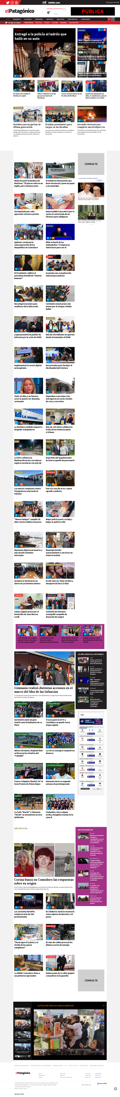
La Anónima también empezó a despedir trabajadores (28, 428)
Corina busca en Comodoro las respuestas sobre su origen (44, 881)
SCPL (16, 441)
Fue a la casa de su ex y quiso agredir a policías (59, 489)
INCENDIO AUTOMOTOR (85, 108)
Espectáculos (72, 19)
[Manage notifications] (115, 1088)
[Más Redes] (21, 76)
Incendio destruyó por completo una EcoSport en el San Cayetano (91, 127)
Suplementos (98, 1073)
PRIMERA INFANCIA (58, 1065)
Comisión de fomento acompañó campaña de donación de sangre (56, 614)
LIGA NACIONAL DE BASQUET (55, 765)
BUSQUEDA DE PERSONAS (54, 564)
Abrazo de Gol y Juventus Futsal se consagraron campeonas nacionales (96, 702)
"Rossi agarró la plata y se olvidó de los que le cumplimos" (26, 945)
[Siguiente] (22, 1058)
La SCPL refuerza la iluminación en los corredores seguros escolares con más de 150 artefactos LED (27, 461)
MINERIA (17, 564)
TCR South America (21, 734)
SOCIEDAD (50, 503)
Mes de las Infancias (21, 653)
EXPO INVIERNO (84, 1065)
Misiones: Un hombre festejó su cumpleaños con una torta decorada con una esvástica (97, 839)
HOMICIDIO (18, 595)
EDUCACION (50, 318)
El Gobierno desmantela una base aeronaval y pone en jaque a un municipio (60, 183)
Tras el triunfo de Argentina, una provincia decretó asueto (96, 900)
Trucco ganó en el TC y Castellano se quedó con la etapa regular (58, 722)
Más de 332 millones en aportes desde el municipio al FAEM (60, 336)
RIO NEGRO (92, 883)
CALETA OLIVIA (73, 23)
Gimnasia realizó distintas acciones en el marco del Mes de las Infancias (43, 690)
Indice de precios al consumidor (41, 1065)
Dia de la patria (73, 1065)
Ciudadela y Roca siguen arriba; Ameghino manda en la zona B (59, 815)
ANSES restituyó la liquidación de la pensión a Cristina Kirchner (91, 74)
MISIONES (92, 833)
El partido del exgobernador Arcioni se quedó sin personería (60, 459)
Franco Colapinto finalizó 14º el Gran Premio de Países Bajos (28, 782)
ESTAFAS (86, 627)
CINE (16, 957)
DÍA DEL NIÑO (51, 411)
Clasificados (85, 19)
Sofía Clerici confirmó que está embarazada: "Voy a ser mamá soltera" (69, 641)
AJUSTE (46, 23)
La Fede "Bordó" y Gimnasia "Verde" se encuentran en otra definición (28, 815)
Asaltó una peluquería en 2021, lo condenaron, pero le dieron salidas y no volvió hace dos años (96, 97)
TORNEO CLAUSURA (21, 703)
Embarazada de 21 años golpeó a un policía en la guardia (60, 974)
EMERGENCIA (18, 82)
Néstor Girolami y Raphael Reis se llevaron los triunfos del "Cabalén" (28, 753)
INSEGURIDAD (29, 23)
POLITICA (39, 23)
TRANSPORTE (18, 108)
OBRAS (40, 82)
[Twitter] (15, 76)
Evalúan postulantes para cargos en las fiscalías (58, 125)
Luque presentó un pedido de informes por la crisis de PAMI (27, 336)
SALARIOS (18, 287)
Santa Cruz (60, 19)
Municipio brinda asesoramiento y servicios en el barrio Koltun (59, 553)
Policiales (28, 19)
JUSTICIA (49, 108)
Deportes (49, 19)
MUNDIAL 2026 (93, 896)
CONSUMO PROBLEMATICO (21, 1065)
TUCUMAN (50, 380)
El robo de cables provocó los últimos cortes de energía (59, 943)
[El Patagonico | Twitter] (8, 2)
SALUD (80, 47)
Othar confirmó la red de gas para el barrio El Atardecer (46, 96)
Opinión (41, 1077)
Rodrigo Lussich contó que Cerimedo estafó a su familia (92, 640)
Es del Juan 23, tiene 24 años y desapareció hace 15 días (59, 582)
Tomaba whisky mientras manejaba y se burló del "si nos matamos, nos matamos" (97, 864)
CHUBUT (49, 257)
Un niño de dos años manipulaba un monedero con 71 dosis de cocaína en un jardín (96, 851)
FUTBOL (49, 734)
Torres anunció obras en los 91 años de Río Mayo (71, 95)
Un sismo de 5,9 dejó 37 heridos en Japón (21, 95)
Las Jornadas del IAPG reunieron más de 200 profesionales (24, 914)
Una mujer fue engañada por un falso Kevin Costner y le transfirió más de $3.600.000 (97, 876)
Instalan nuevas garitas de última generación (27, 125)
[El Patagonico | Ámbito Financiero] (54, 2)
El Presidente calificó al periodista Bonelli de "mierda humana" (28, 276)
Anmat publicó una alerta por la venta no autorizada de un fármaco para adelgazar (60, 214)
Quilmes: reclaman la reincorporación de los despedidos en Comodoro (26, 245)
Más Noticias (20, 828)
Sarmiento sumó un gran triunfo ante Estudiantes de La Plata (28, 722)
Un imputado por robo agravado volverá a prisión (26, 212)
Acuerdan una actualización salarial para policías (58, 274)
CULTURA (55, 23)
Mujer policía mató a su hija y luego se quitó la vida (59, 520)
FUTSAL (91, 697)
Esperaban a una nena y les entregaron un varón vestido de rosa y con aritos (59, 399)
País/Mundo (39, 19)
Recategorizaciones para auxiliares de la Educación (26, 305)
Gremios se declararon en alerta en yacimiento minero (27, 582)
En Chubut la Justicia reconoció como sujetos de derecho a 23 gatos (60, 914)
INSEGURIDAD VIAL (94, 858)
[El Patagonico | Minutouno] (44, 2)
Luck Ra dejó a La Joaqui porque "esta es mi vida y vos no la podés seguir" (27, 640)
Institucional (98, 1077)
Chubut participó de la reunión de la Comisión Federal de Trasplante (91, 58)
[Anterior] (22, 1005)
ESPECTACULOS (19, 380)
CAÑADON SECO (51, 595)
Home (7, 19)
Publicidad (97, 1075)
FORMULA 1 (18, 765)
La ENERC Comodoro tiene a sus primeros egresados (27, 974)
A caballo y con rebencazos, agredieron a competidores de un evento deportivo (96, 889)
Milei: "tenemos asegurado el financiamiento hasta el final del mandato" (91, 42)
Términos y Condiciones (66, 1077)
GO (65, 1065)
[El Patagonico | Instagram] (16, 2)
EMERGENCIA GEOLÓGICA (97, 1065)
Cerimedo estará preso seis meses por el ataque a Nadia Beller (59, 306)
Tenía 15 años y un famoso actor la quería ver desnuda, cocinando (27, 399)
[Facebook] (18, 76)
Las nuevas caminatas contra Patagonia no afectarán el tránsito (27, 491)
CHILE (17, 534)
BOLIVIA (49, 287)
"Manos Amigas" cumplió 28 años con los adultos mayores (27, 520)
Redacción (88, 1077)
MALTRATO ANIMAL (52, 895)
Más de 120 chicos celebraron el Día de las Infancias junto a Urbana (59, 429)
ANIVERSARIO (66, 82)
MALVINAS (63, 23)
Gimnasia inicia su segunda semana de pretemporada (58, 782)
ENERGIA (17, 895)
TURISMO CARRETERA (53, 703)
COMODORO (18, 503)
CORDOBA (92, 846)
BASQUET (18, 796)
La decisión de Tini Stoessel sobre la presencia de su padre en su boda (49, 641)
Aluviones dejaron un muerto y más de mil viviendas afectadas (28, 553)
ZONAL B (49, 796)
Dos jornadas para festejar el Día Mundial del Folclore (59, 366)
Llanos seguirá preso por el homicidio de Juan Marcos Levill (26, 614)
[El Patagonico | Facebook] (12, 2)
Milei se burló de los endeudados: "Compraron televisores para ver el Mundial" (58, 246)
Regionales (17, 19)
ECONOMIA (82, 30)
